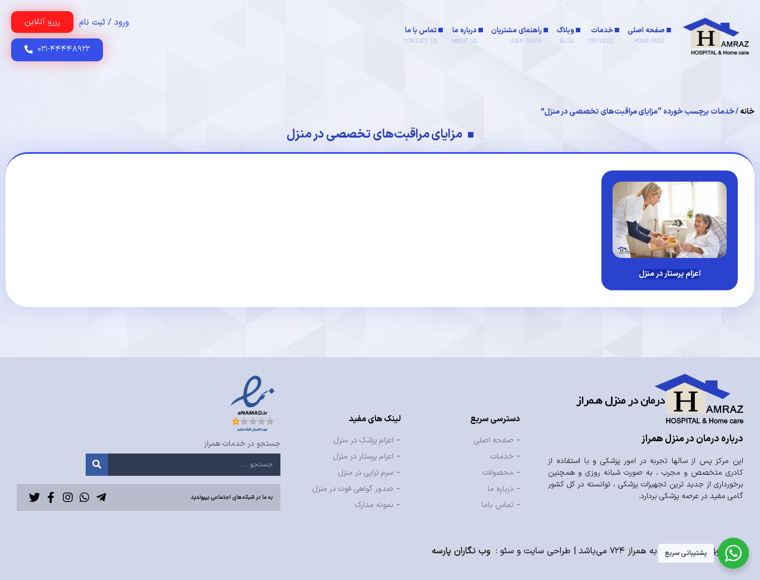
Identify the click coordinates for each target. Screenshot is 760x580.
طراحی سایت (547, 551)
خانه (747, 112)
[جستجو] (97, 465)
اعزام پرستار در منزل (669, 274)
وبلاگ (565, 35)
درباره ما (464, 35)
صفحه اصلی (646, 35)
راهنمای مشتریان (516, 35)
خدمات (601, 35)
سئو (507, 551)
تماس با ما (420, 35)
